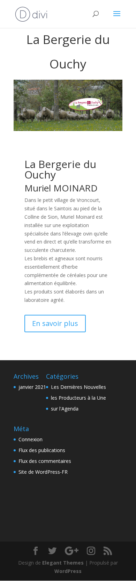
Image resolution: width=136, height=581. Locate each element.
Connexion (30, 439)
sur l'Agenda (64, 408)
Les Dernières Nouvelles (78, 387)
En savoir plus (55, 323)
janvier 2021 (32, 387)
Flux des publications (41, 450)
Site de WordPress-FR (43, 472)
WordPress (68, 571)
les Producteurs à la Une (78, 397)
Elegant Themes (63, 562)
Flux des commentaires (44, 461)
